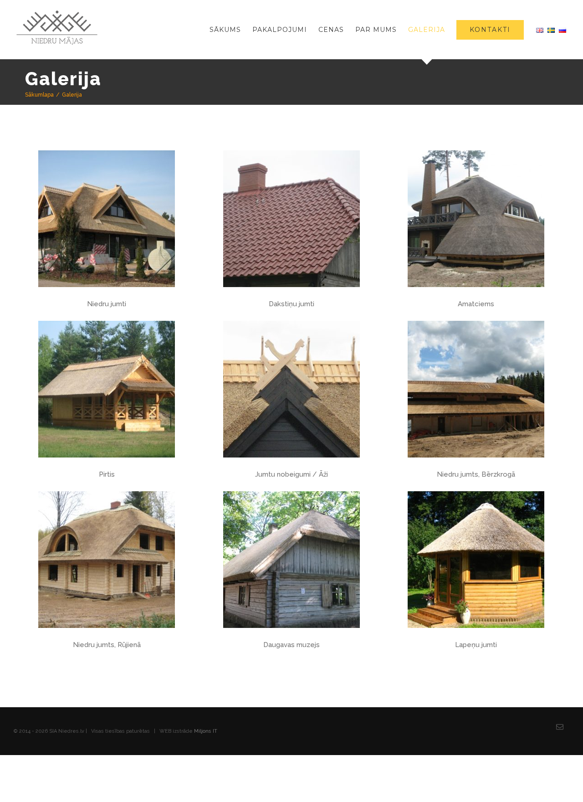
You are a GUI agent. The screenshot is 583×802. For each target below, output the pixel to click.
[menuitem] (231, 29)
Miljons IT (205, 731)
